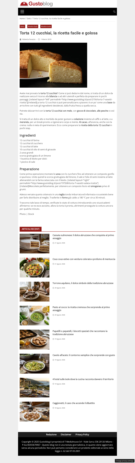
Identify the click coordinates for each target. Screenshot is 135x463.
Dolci (22, 26)
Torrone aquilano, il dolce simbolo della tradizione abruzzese (83, 283)
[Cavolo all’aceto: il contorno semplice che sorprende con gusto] (34, 364)
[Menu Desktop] (22, 11)
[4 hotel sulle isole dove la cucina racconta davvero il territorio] (34, 388)
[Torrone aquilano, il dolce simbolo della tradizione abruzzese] (34, 292)
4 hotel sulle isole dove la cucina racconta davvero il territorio (83, 379)
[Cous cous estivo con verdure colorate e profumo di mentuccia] (34, 267)
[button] (114, 11)
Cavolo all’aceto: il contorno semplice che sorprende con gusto (84, 355)
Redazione (51, 434)
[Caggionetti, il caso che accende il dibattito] (34, 411)
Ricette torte (46, 26)
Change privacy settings (124, 461)
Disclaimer (66, 434)
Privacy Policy (82, 434)
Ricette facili (32, 26)
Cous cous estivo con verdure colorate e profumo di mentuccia (84, 259)
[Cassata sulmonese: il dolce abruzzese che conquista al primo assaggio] (34, 244)
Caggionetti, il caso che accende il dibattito (74, 403)
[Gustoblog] (36, 3)
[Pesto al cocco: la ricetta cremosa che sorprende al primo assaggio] (34, 316)
